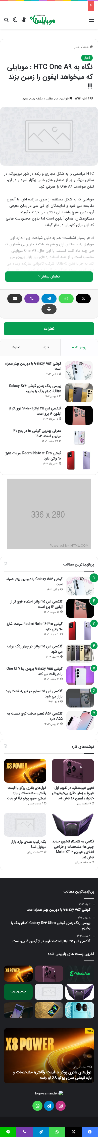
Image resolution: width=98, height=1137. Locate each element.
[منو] (91, 21)
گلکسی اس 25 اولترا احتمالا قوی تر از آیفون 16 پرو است (35, 411)
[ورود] (23, 21)
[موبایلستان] (42, 20)
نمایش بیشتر (50, 276)
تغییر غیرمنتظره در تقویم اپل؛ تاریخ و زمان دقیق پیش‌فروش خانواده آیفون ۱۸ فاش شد (73, 793)
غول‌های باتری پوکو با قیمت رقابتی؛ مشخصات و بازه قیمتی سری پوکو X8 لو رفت (26, 793)
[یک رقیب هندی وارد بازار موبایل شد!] (25, 825)
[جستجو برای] (6, 21)
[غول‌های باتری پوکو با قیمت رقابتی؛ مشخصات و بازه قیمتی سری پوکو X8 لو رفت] (25, 771)
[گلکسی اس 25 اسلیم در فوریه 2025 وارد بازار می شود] (80, 698)
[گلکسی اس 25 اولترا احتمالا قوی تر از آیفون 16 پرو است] (79, 415)
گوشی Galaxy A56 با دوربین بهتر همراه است (33, 366)
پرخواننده (79, 347)
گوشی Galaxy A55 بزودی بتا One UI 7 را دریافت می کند (35, 671)
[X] (83, 298)
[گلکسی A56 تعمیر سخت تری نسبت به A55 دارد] (80, 720)
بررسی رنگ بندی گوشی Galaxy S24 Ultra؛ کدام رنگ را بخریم (35, 388)
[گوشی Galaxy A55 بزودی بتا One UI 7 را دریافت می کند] (80, 675)
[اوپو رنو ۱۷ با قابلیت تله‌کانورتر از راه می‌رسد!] (18, 992)
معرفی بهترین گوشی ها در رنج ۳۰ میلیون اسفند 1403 (37, 433)
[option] (49, 1055)
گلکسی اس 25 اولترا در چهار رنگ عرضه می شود (35, 649)
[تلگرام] (49, 298)
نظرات (49, 328)
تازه (46, 347)
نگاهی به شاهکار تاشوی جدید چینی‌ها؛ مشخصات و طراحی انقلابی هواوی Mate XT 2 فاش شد (73, 849)
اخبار (77, 47)
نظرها (16, 347)
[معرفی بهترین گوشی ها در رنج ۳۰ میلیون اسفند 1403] (79, 437)
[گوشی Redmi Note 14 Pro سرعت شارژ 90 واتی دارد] (79, 460)
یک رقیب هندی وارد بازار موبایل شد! (28, 844)
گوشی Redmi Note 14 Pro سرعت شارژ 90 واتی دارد (33, 455)
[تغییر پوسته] (15, 21)
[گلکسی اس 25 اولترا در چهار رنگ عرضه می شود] (80, 653)
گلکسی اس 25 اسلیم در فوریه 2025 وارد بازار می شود (34, 693)
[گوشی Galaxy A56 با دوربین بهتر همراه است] (79, 370)
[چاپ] (49, 309)
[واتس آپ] (66, 298)
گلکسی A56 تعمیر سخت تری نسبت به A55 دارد (35, 716)
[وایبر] (31, 298)
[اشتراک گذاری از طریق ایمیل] (14, 298)
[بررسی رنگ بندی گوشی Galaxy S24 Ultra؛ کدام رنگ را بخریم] (79, 392)
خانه (86, 47)
